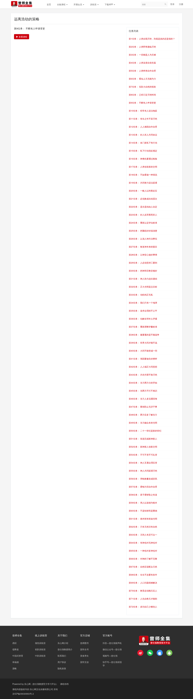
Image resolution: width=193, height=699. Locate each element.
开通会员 (78, 4)
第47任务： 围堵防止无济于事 (143, 406)
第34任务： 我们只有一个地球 (143, 302)
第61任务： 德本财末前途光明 (143, 518)
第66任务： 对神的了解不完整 (143, 558)
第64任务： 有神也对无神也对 (143, 542)
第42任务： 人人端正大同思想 (143, 366)
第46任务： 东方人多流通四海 (143, 398)
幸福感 (15, 662)
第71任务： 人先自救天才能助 (143, 598)
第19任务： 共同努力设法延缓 (143, 182)
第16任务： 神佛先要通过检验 (143, 158)
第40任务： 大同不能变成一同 (143, 350)
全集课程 (61, 4)
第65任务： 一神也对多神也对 (143, 550)
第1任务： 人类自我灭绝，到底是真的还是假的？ (152, 38)
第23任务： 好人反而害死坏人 (143, 214)
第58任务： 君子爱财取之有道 (143, 494)
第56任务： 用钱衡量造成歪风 (143, 478)
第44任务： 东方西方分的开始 (143, 382)
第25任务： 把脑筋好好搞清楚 (143, 230)
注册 (181, 4)
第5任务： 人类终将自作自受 (142, 70)
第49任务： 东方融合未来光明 (143, 422)
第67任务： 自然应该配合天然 (143, 566)
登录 (172, 4)
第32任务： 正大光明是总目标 (143, 286)
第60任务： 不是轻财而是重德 (143, 510)
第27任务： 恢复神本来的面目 (143, 246)
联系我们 (62, 655)
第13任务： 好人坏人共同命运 (143, 134)
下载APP (109, 4)
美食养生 (84, 655)
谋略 (14, 668)
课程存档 (64, 683)
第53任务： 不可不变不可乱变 (143, 454)
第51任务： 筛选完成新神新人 (143, 438)
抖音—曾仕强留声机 (112, 643)
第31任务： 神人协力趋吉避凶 (143, 278)
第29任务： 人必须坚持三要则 (143, 262)
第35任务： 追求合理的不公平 (143, 310)
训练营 (93, 4)
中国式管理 (17, 655)
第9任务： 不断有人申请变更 (142, 102)
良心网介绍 (63, 643)
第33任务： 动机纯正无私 (141, 294)
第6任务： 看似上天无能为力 (142, 78)
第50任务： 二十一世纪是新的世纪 (145, 430)
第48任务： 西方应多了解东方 (143, 414)
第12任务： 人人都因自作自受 (143, 126)
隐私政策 (62, 668)
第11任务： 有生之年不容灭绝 (143, 118)
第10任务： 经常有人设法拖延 (143, 110)
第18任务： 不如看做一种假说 (143, 174)
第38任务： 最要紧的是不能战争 (144, 334)
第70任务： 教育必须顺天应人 (143, 590)
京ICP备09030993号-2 (23, 693)
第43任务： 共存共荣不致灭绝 (143, 374)
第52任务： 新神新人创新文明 (143, 446)
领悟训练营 (40, 643)
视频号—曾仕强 (110, 655)
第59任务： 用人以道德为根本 (143, 502)
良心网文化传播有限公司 (42, 689)
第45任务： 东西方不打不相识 (143, 390)
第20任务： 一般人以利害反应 (143, 190)
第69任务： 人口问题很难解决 (143, 582)
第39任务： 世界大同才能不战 (143, 342)
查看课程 (22, 36)
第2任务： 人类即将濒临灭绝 (142, 46)
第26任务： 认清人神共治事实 (143, 238)
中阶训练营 (40, 655)
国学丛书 (84, 649)
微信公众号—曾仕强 (112, 649)
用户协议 (62, 662)
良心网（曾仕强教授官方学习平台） (41, 683)
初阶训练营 (40, 649)
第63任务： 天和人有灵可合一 (143, 534)
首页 (49, 4)
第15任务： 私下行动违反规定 (143, 150)
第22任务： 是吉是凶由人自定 (143, 206)
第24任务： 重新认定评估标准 (143, 222)
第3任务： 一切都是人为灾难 (142, 54)
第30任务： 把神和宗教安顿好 (143, 270)
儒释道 (15, 649)
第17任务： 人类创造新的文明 (143, 166)
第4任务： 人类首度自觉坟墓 (142, 62)
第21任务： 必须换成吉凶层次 (143, 198)
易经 (14, 643)
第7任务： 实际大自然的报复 (142, 86)
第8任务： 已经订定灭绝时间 (142, 94)
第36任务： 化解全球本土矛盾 (143, 318)
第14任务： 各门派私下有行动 (143, 142)
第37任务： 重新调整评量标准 (143, 326)
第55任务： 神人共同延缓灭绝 (143, 470)
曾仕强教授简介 (65, 649)
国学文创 (84, 662)
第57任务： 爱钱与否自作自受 (143, 486)
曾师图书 (84, 643)
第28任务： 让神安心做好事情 (143, 254)
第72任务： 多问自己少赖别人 (143, 606)
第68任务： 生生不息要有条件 (143, 574)
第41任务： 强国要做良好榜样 (143, 358)
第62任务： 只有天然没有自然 (143, 526)
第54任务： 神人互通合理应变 (143, 462)
